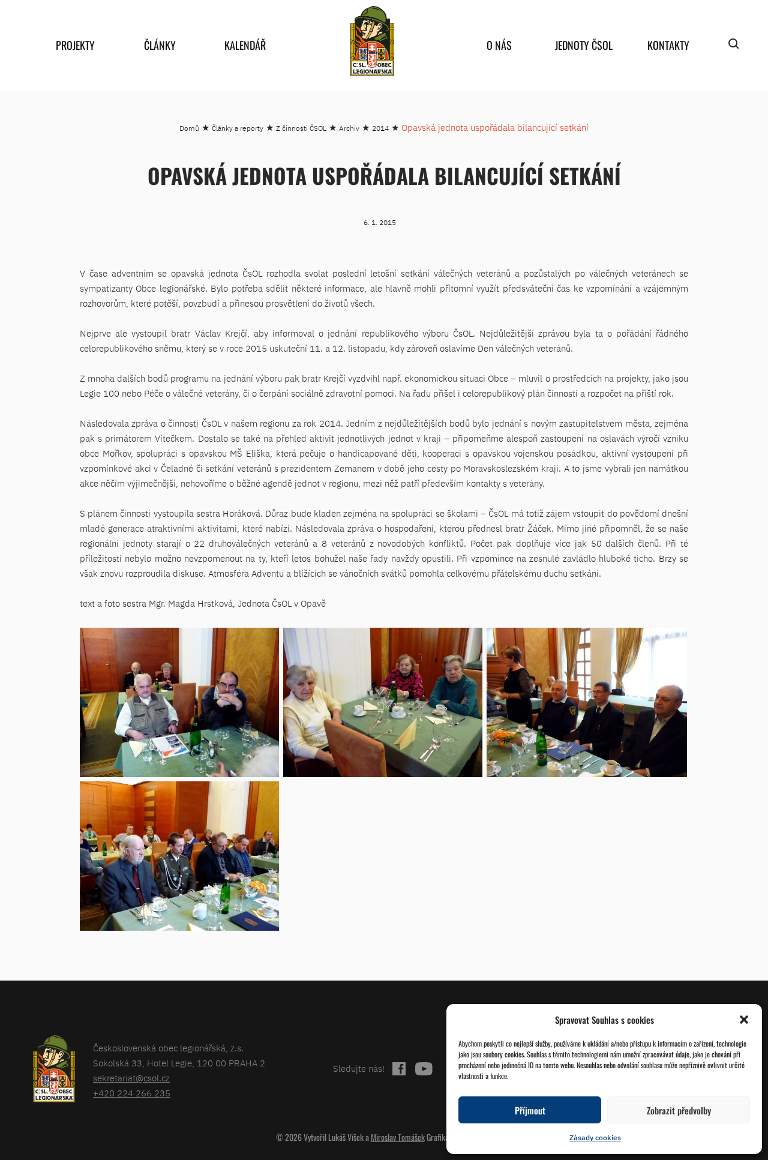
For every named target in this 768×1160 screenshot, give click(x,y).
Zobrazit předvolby (679, 1110)
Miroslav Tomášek (398, 1137)
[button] (744, 1020)
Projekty (75, 45)
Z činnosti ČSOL (301, 128)
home (372, 41)
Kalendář (245, 45)
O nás (499, 45)
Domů (189, 128)
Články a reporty (237, 128)
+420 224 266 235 (131, 1093)
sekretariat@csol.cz (131, 1078)
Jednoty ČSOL (584, 45)
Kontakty (668, 45)
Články (160, 45)
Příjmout (530, 1110)
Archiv (349, 128)
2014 (380, 128)
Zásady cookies (595, 1137)
